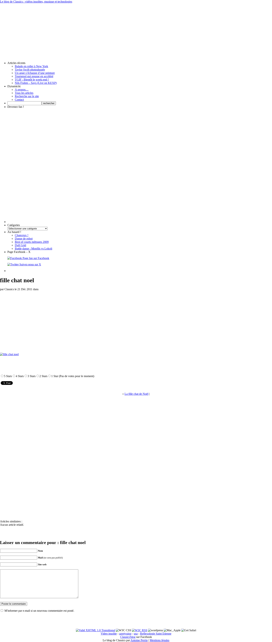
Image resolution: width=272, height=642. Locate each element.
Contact (19, 99)
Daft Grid (20, 245)
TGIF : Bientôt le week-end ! (32, 79)
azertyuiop (125, 633)
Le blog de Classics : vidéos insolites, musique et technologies (36, 1)
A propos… (21, 89)
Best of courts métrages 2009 (32, 241)
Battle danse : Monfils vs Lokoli (33, 248)
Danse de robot (24, 238)
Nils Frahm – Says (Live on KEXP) (36, 82)
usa (136, 633)
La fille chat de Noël (136, 393)
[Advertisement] (136, 29)
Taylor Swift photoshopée (30, 69)
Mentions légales (159, 640)
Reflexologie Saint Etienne (155, 633)
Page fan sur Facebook (35, 258)
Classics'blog (127, 636)
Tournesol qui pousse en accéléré (34, 76)
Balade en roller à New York (31, 66)
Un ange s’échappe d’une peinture (35, 72)
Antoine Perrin (139, 640)
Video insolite (109, 633)
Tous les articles (24, 92)
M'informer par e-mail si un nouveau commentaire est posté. (39, 610)
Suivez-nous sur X (30, 264)
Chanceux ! (21, 235)
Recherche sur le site (27, 96)
